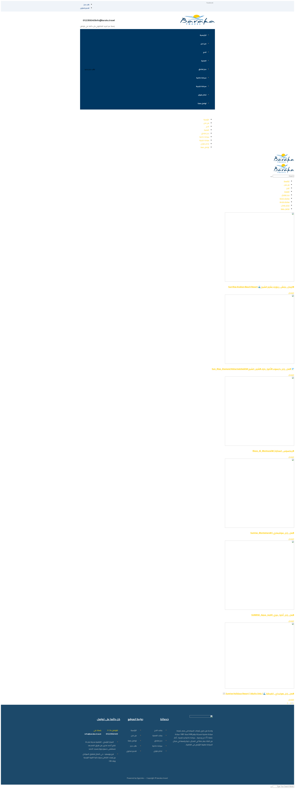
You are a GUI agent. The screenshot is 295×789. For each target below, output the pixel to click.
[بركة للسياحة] (284, 162)
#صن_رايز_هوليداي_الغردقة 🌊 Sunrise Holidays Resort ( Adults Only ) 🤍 (258, 694)
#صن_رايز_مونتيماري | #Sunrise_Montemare (272, 533)
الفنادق (291, 293)
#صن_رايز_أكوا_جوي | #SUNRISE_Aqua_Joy (272, 615)
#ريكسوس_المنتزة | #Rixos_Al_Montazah (273, 451)
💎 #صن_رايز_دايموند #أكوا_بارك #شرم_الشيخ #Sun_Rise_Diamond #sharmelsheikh (253, 369)
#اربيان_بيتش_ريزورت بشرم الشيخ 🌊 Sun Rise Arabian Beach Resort (261, 287)
